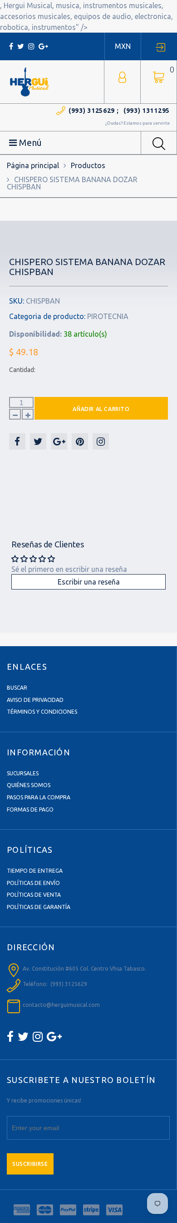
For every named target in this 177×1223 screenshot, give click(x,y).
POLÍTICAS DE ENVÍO (33, 883)
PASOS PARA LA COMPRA (38, 797)
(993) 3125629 (92, 110)
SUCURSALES (23, 773)
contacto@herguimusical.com (61, 1005)
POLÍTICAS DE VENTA (34, 895)
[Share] (17, 441)
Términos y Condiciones (42, 712)
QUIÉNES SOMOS (28, 785)
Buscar (17, 688)
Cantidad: (22, 369)
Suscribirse (30, 1164)
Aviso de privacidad (35, 700)
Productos (88, 165)
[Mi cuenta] (122, 76)
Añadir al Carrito (101, 409)
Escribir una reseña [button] (89, 582)
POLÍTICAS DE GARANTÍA (38, 907)
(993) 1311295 (146, 110)
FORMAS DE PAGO (30, 809)
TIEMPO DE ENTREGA (35, 871)
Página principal (33, 165)
